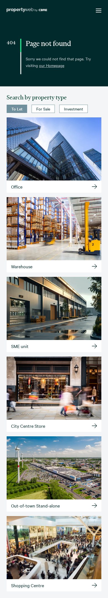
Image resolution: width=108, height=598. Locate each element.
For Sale (43, 109)
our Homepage (51, 65)
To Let (16, 109)
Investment (73, 109)
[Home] (27, 10)
